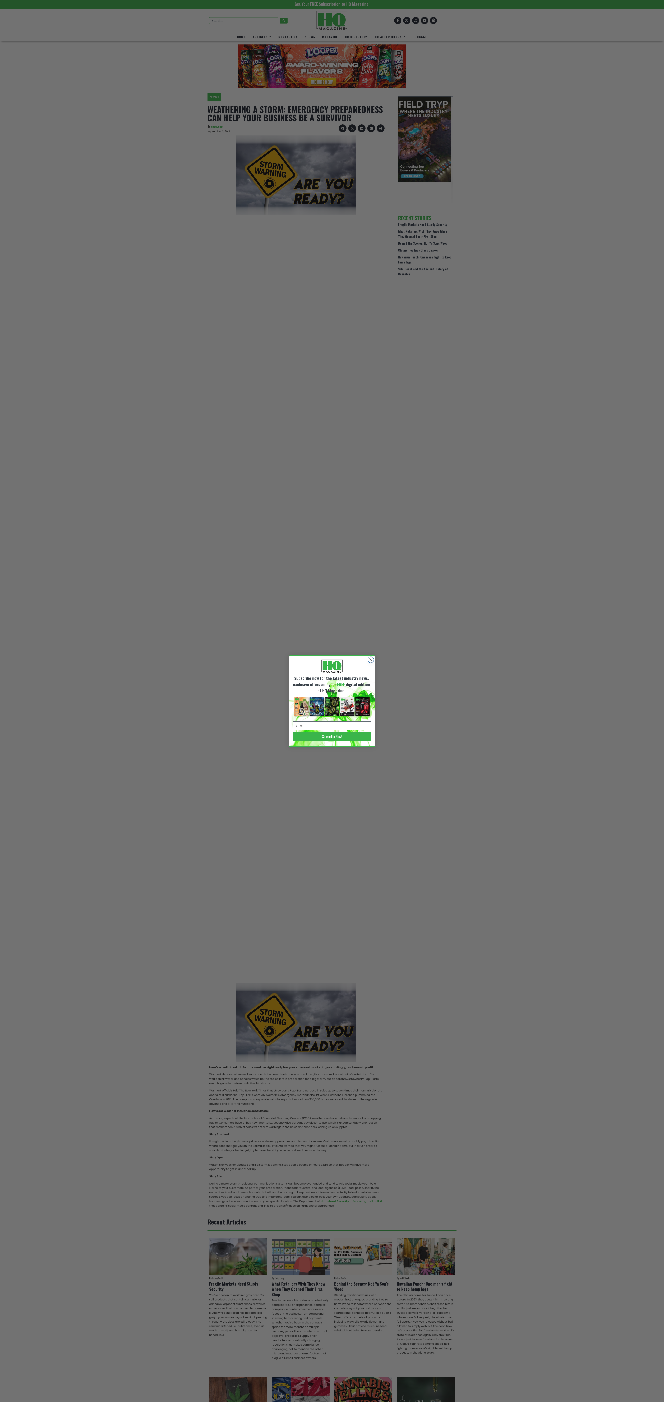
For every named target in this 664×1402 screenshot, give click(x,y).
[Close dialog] (371, 660)
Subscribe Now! (332, 736)
